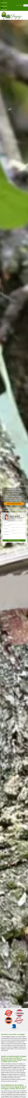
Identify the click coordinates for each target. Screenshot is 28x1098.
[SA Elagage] (12, 15)
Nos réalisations (14, 503)
